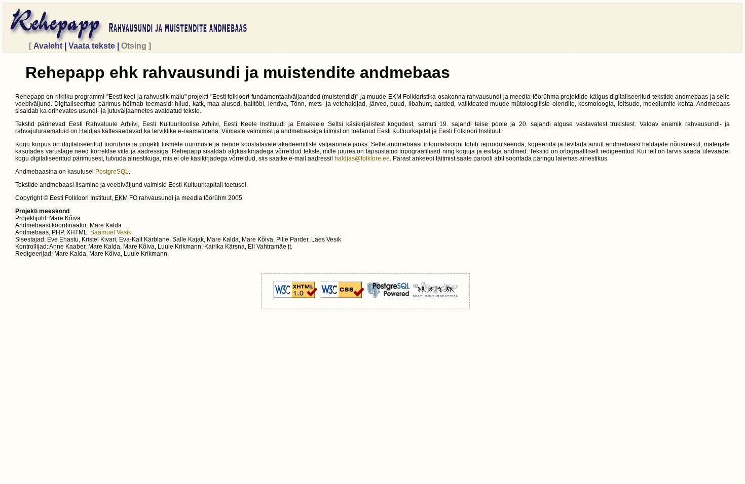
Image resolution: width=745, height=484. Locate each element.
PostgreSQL (112, 171)
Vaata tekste (91, 46)
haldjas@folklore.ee (362, 158)
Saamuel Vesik (110, 232)
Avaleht (47, 46)
